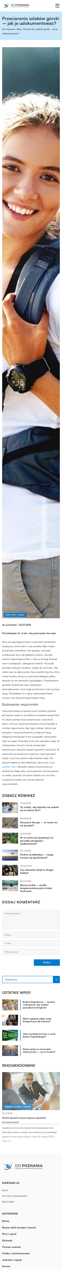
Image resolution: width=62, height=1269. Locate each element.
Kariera (6, 1266)
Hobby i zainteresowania (16, 1253)
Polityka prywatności (14, 1196)
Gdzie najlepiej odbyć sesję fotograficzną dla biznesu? (37, 1020)
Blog (5, 1190)
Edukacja (7, 1240)
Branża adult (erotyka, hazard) (19, 1227)
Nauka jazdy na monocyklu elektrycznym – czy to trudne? (39, 1050)
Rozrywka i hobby (15, 615)
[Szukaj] (56, 979)
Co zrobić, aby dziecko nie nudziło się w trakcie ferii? (39, 809)
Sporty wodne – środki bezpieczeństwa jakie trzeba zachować (36, 888)
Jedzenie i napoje (12, 1259)
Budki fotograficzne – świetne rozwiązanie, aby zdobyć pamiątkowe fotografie (39, 1005)
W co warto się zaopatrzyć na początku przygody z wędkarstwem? (36, 840)
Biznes (5, 1221)
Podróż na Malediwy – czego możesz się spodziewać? (36, 856)
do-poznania (9, 625)
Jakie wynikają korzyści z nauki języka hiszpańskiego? (39, 1035)
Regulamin (8, 1202)
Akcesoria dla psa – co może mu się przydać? (38, 824)
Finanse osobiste (11, 1246)
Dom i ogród (9, 1233)
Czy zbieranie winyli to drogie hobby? (36, 871)
